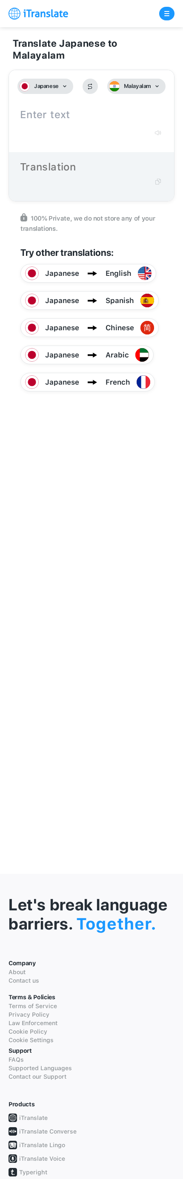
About (17, 972)
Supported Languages (40, 1068)
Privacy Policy (29, 1014)
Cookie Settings (31, 1040)
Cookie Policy (28, 1031)
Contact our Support (37, 1076)
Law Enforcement (33, 1023)
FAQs (16, 1059)
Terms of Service (33, 1006)
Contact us (24, 980)
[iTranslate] (38, 14)
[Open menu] (166, 13)
